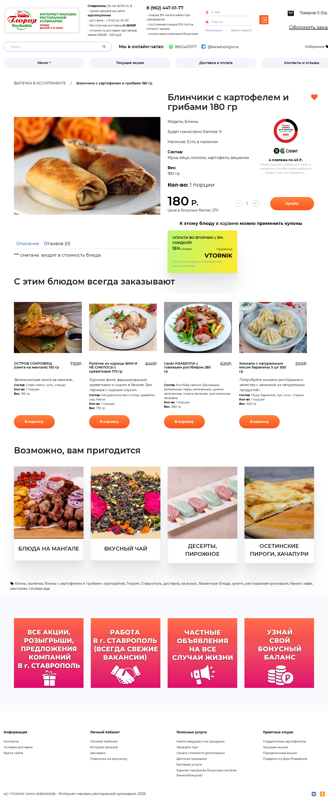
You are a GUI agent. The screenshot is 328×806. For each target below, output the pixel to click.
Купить (291, 203)
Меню (42, 63)
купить (238, 583)
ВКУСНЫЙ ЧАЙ (125, 549)
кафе (308, 583)
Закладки (98, 753)
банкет (296, 583)
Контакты (11, 741)
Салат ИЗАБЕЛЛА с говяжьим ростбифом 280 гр (187, 367)
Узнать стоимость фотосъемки (200, 753)
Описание (27, 243)
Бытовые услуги (189, 764)
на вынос (189, 583)
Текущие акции (130, 63)
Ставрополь (151, 583)
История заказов (104, 747)
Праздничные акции (280, 753)
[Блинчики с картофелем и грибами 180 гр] (87, 166)
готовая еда (39, 588)
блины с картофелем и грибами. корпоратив (85, 583)
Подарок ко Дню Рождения (285, 759)
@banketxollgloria (222, 47)
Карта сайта (13, 753)
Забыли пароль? (241, 30)
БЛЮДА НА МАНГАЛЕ (48, 549)
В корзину (34, 421)
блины (20, 583)
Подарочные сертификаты (284, 741)
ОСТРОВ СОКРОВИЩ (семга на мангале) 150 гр (36, 365)
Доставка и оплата (215, 63)
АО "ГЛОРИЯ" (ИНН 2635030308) (29, 794)
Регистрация (213, 30)
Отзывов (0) (57, 243)
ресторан (18, 588)
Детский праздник (191, 759)
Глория (133, 583)
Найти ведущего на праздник (200, 741)
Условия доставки (18, 747)
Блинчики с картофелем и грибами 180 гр (114, 83)
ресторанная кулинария (266, 583)
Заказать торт (187, 747)
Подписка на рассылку (108, 759)
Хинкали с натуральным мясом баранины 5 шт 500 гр (262, 367)
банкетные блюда (214, 583)
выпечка (35, 583)
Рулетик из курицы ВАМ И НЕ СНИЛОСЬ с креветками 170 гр (113, 367)
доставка (171, 583)
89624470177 (185, 47)
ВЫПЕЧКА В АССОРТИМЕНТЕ (40, 83)
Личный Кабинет (104, 741)
